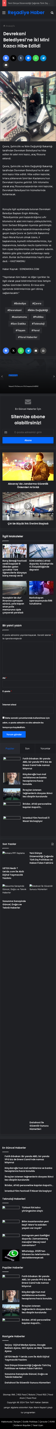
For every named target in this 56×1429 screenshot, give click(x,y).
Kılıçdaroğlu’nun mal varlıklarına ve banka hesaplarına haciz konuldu (35, 779)
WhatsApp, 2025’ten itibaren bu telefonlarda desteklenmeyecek (35, 1254)
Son (27, 748)
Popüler (10, 748)
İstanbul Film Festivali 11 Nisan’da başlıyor (36, 819)
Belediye (21, 303)
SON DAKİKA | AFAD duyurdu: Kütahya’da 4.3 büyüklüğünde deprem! (41, 565)
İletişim (17, 1421)
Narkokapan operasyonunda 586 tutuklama (40, 600)
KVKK (52, 1421)
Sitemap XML (9, 1394)
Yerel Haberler (28, 337)
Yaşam (21, 330)
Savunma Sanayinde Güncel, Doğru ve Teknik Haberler (14, 904)
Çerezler (44, 1421)
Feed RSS (41, 1394)
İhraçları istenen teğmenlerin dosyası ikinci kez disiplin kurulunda (37, 793)
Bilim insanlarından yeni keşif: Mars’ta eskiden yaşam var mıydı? (35, 1225)
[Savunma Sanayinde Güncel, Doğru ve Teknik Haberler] (14, 891)
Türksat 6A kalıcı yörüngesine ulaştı (32, 1209)
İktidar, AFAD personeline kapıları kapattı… (37, 805)
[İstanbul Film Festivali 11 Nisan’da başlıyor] (11, 824)
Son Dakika (19, 323)
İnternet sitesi (9, 704)
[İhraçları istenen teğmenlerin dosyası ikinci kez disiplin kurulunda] (11, 794)
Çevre (37, 303)
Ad (4, 678)
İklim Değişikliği (38, 310)
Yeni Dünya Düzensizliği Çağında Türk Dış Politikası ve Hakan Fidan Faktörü (27, 382)
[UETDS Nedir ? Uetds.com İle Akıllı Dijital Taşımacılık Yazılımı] (14, 858)
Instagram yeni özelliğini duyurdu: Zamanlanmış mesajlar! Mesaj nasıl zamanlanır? (36, 1240)
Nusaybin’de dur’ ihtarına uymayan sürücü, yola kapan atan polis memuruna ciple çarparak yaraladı (13, 605)
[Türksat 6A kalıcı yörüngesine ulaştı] (10, 1212)
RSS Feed (22, 1394)
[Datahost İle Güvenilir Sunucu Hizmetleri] (42, 1001)
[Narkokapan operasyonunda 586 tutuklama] (41, 588)
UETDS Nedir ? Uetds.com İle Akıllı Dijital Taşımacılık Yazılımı (13, 873)
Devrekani (15, 310)
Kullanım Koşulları (22, 1425)
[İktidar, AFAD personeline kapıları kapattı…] (11, 808)
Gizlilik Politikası (30, 1421)
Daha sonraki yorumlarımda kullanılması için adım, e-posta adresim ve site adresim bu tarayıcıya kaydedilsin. (26, 723)
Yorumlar (45, 748)
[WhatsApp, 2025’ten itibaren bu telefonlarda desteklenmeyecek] (10, 1255)
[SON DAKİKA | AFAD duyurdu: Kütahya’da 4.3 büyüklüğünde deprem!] (41, 551)
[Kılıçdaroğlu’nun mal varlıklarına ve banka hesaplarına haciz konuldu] (11, 778)
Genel (13, 374)
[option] (28, 376)
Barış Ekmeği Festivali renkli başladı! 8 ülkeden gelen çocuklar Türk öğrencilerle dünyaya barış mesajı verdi (14, 568)
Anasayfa (10, 26)
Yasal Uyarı (38, 1425)
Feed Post (31, 1398)
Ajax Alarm (34, 1407)
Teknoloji (38, 323)
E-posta (7, 691)
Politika (39, 316)
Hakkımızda (6, 1421)
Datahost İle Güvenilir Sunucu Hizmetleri (39, 1126)
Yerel (36, 330)
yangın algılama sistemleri (16, 1407)
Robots (31, 1394)
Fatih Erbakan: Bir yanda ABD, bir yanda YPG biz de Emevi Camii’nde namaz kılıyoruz (37, 763)
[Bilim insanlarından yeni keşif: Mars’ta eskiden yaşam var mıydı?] (10, 1226)
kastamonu (20, 316)
